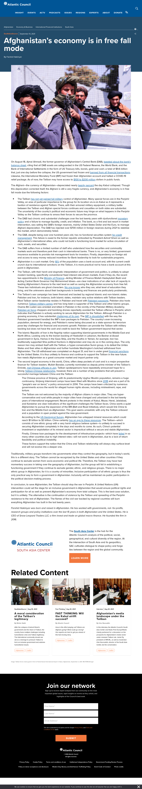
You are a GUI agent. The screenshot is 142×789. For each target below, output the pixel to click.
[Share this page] (135, 33)
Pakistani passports (98, 300)
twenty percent (86, 185)
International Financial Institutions (49, 27)
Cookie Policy (37, 762)
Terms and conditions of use (56, 762)
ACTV (42, 12)
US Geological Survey (52, 417)
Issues (68, 12)
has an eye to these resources (85, 420)
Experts (94, 12)
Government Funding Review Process (109, 762)
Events (32, 12)
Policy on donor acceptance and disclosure (34, 767)
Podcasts (54, 12)
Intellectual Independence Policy (81, 762)
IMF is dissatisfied (94, 316)
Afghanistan (8, 27)
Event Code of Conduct (102, 767)
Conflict (29, 650)
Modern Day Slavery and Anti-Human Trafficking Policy (71, 767)
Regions (80, 12)
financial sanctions (119, 351)
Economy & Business (24, 27)
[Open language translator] (127, 12)
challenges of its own (68, 316)
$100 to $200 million (85, 179)
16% (57, 261)
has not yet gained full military (47, 199)
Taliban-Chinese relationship (40, 371)
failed (121, 433)
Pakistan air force (27, 310)
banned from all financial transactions (110, 172)
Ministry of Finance (54, 278)
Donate (118, 12)
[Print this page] (135, 29)
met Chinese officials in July (41, 367)
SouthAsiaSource (11, 33)
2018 (105, 381)
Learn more (80, 558)
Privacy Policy (79, 727)
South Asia (69, 27)
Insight (19, 12)
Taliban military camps (41, 303)
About (106, 12)
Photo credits (118, 767)
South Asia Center (84, 531)
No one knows (72, 287)
